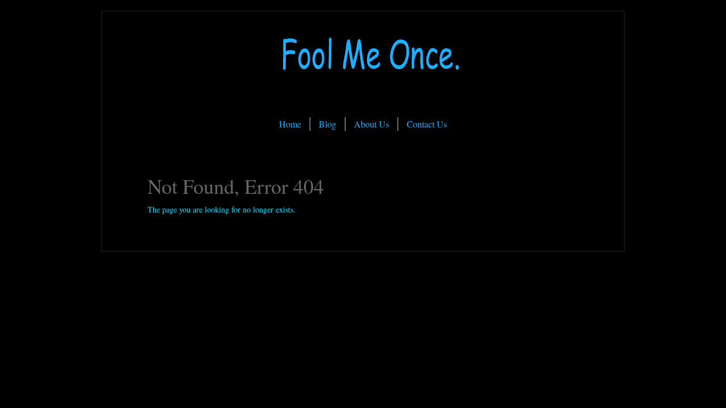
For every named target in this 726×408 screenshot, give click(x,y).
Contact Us (427, 124)
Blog (327, 124)
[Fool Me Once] (363, 99)
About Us (371, 124)
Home (290, 124)
